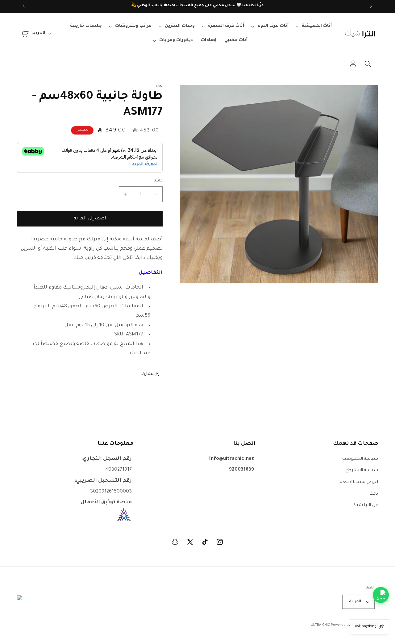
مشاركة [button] (148, 374)
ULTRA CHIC (320, 625)
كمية (158, 181)
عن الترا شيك (365, 505)
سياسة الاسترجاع (361, 470)
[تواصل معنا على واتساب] (381, 595)
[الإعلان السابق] (371, 6)
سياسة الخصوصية (360, 458)
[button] (314, 26)
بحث (373, 493)
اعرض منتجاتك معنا (359, 482)
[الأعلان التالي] (24, 6)
